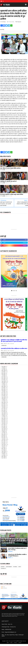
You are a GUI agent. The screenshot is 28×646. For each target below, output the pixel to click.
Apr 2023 (3, 419)
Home (11, 642)
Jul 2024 (3, 399)
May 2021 (4, 448)
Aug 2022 (3, 430)
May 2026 (4, 370)
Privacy (15, 642)
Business (3, 566)
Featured (19, 21)
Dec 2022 (3, 424)
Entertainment (9, 566)
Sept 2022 (4, 428)
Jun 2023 (3, 416)
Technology (3, 568)
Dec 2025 (3, 377)
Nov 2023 (3, 410)
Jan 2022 (3, 439)
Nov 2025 (3, 378)
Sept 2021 (4, 444)
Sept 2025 (4, 381)
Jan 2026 (3, 375)
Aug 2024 (3, 398)
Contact (20, 642)
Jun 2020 (3, 455)
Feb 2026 (3, 374)
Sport (19, 566)
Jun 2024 (3, 400)
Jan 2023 (3, 423)
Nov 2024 (3, 394)
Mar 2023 (3, 420)
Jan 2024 (3, 407)
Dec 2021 (3, 440)
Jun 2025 (3, 385)
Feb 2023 (3, 422)
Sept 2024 (4, 397)
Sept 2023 (4, 412)
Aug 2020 (3, 452)
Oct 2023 (3, 411)
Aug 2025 (3, 382)
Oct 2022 (3, 427)
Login (8, 642)
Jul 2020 (3, 453)
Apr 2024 (3, 403)
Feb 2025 (3, 390)
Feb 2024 (3, 406)
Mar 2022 (3, 436)
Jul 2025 (3, 383)
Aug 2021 (3, 445)
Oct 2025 (3, 379)
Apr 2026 (3, 371)
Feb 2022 (3, 438)
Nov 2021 (3, 442)
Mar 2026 (3, 373)
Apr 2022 (3, 435)
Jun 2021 (3, 447)
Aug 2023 (3, 414)
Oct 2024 (3, 395)
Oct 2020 (3, 449)
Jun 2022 (3, 432)
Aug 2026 (3, 366)
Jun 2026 (3, 369)
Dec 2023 (3, 408)
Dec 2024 (3, 393)
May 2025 (4, 386)
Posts (3, 586)
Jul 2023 (3, 415)
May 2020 (4, 456)
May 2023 (4, 418)
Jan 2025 (3, 391)
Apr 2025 (3, 387)
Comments (4, 588)
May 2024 (4, 402)
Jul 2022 (3, 431)
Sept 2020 (4, 451)
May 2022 (4, 434)
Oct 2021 (3, 443)
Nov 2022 (3, 426)
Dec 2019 (3, 457)
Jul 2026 (3, 367)
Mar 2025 (3, 389)
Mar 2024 (3, 404)
